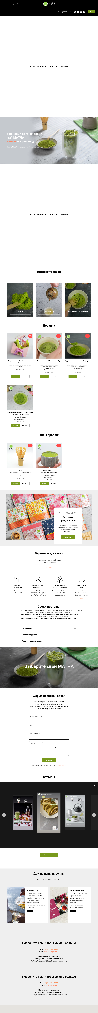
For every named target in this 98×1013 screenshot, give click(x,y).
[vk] (84, 12)
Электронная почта (35, 716)
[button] (68, 537)
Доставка (64, 66)
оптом (12, 141)
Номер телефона (34, 734)
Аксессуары (54, 66)
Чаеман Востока (32, 890)
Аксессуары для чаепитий (78, 311)
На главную (12, 4)
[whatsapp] (75, 12)
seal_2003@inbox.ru (51, 951)
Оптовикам (36, 4)
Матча (32, 66)
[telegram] (78, 12)
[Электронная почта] (81, 12)
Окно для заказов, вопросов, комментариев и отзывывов (48, 747)
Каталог (19, 4)
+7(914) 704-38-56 (51, 949)
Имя (30, 725)
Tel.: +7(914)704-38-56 (64, 12)
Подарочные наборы (77, 890)
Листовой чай (42, 66)
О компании (27, 4)
